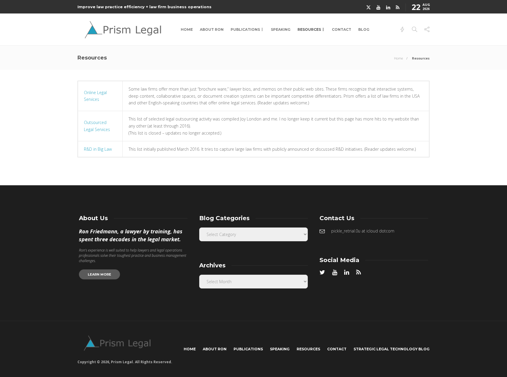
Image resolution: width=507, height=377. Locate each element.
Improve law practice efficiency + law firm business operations (144, 6)
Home (187, 29)
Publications (245, 29)
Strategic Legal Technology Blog (392, 349)
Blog (363, 29)
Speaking (280, 29)
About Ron (212, 29)
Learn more (99, 274)
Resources (309, 29)
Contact (341, 29)
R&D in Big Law (98, 149)
